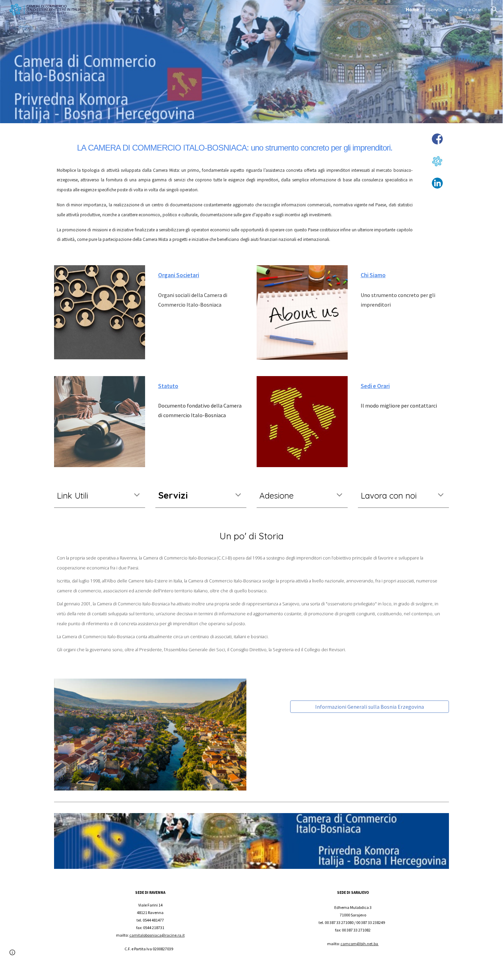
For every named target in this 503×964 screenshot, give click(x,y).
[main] (234, 145)
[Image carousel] (150, 735)
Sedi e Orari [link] (470, 10)
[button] (495, 9)
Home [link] (412, 10)
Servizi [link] (435, 10)
